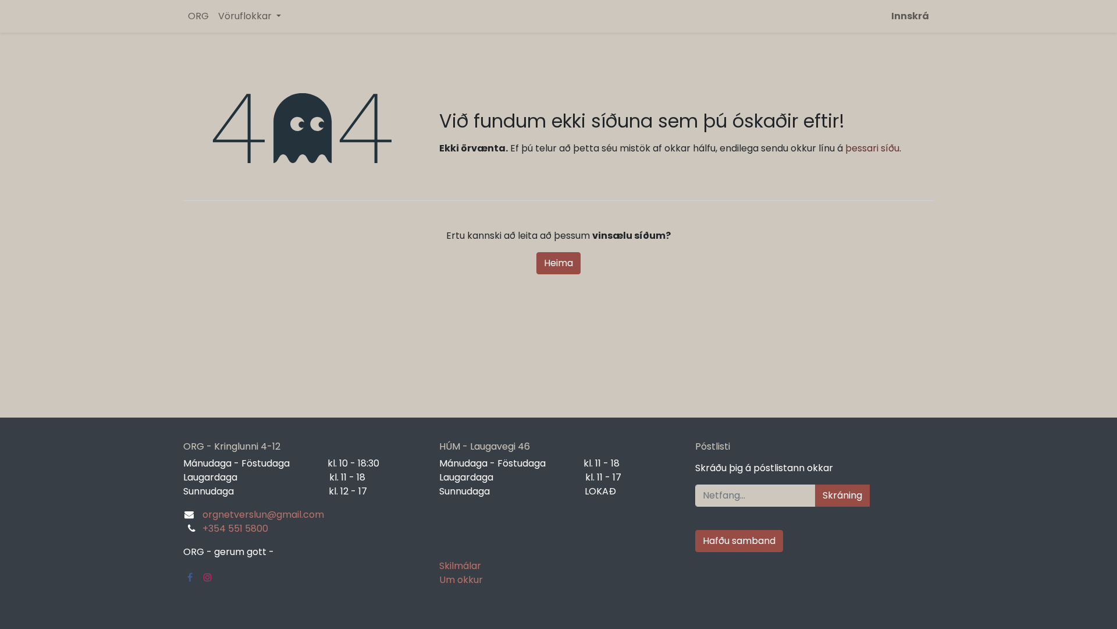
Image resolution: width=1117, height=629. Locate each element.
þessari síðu (872, 148)
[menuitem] (198, 16)
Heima (558, 263)
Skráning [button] (842, 495)
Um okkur (461, 579)
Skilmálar (460, 566)
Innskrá (910, 16)
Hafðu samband (739, 540)
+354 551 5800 (235, 528)
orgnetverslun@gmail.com (263, 514)
